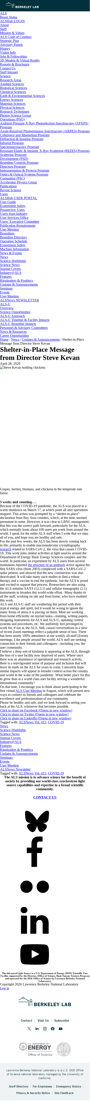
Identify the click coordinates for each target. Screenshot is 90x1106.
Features (6, 746)
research (5, 549)
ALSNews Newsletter (15, 769)
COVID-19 (56, 722)
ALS (3, 13)
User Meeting (9, 765)
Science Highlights (13, 730)
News (4, 726)
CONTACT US (44, 797)
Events (4, 761)
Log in (4, 988)
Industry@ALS (10, 742)
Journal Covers (10, 738)
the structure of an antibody (46, 565)
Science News (10, 734)
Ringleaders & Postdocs (16, 750)
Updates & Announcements (19, 753)
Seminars (6, 757)
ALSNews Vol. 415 (32, 722)
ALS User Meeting (28, 691)
